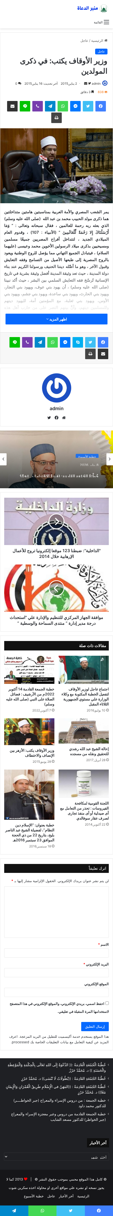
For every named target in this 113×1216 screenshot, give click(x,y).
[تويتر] (88, 106)
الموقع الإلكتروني (96, 984)
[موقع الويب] (64, 418)
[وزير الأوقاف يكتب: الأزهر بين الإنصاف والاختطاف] (29, 731)
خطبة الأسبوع (87, 454)
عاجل (84, 40)
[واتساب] (63, 106)
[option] (56, 459)
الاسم (103, 944)
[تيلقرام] (50, 106)
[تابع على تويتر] (89, 83)
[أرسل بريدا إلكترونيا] (85, 83)
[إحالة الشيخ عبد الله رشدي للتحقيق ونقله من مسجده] (84, 731)
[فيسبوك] (100, 106)
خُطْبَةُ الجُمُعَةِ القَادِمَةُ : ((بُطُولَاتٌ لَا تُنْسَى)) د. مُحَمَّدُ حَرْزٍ (63, 1078)
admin (96, 83)
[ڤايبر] (37, 106)
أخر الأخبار (66, 1196)
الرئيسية (97, 40)
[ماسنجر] (75, 106)
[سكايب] (78, 342)
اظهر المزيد (58, 319)
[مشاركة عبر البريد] (12, 106)
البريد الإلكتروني (96, 964)
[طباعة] (56, 118)
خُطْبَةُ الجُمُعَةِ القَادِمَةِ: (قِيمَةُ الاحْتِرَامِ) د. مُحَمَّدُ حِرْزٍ (59, 472)
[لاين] (25, 106)
